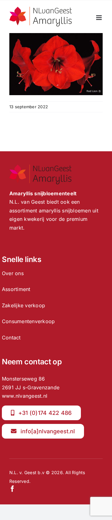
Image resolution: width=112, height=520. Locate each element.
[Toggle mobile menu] (99, 17)
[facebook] (12, 489)
